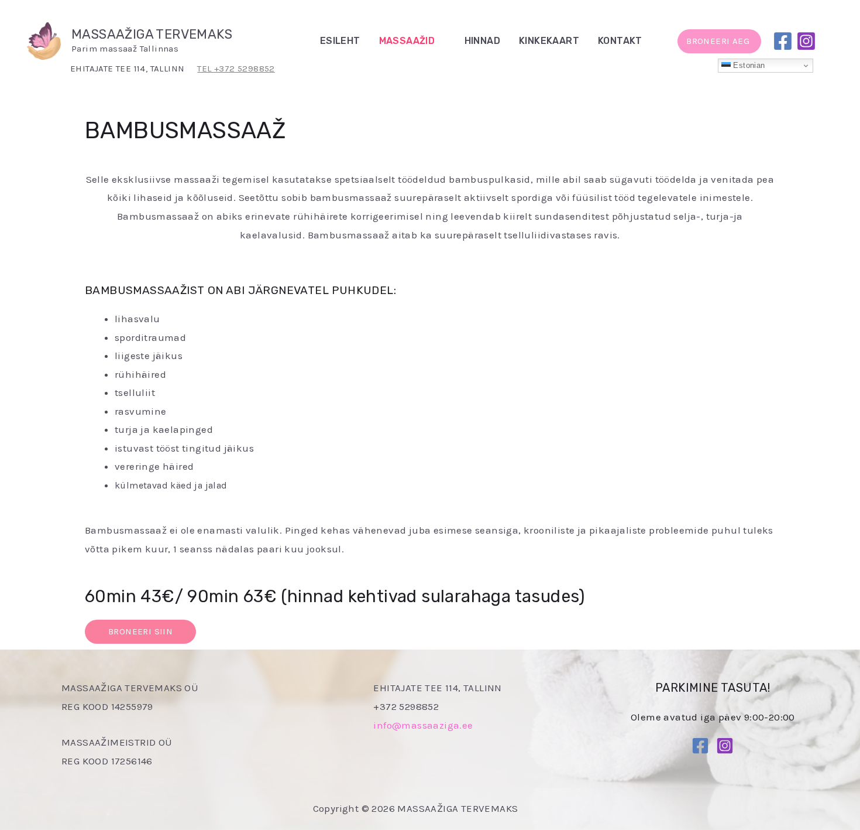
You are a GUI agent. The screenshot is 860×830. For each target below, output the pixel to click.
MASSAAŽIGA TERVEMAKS (151, 34)
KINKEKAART (549, 40)
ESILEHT (340, 40)
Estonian (748, 65)
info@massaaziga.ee (423, 725)
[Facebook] (783, 41)
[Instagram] (806, 41)
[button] (656, 41)
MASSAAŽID (407, 40)
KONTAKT (620, 40)
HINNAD (482, 40)
